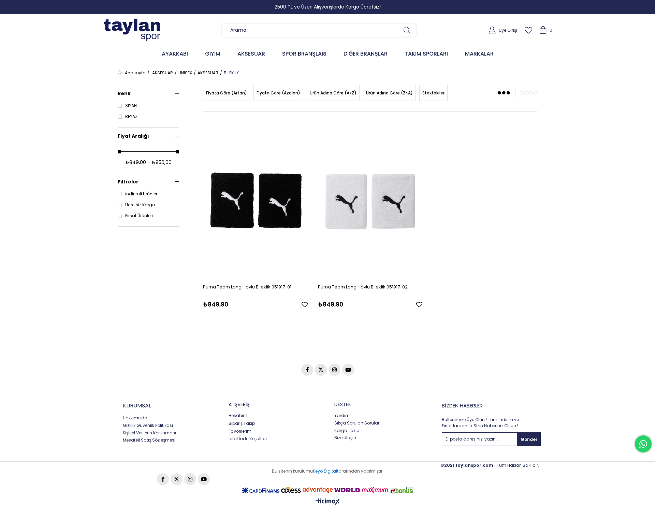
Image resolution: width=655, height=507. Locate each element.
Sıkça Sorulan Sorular (356, 423)
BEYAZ (131, 117)
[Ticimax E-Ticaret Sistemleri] (328, 502)
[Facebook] (307, 370)
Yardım (342, 415)
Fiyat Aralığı (133, 136)
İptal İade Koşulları (248, 439)
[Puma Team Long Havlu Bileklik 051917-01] (255, 200)
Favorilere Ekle (305, 304)
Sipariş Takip (242, 423)
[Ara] (407, 30)
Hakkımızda (135, 418)
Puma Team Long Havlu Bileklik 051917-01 (247, 287)
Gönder (529, 439)
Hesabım (238, 415)
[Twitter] (321, 370)
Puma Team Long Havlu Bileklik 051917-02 (363, 287)
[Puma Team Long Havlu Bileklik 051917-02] (370, 200)
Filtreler (128, 181)
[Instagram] (334, 370)
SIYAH (131, 106)
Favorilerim (240, 431)
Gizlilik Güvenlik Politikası (148, 425)
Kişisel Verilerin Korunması (149, 433)
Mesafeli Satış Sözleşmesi (149, 440)
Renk (124, 93)
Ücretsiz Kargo (140, 205)
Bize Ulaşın (345, 438)
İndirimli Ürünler (141, 194)
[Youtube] (348, 370)
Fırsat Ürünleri (139, 216)
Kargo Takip (346, 430)
